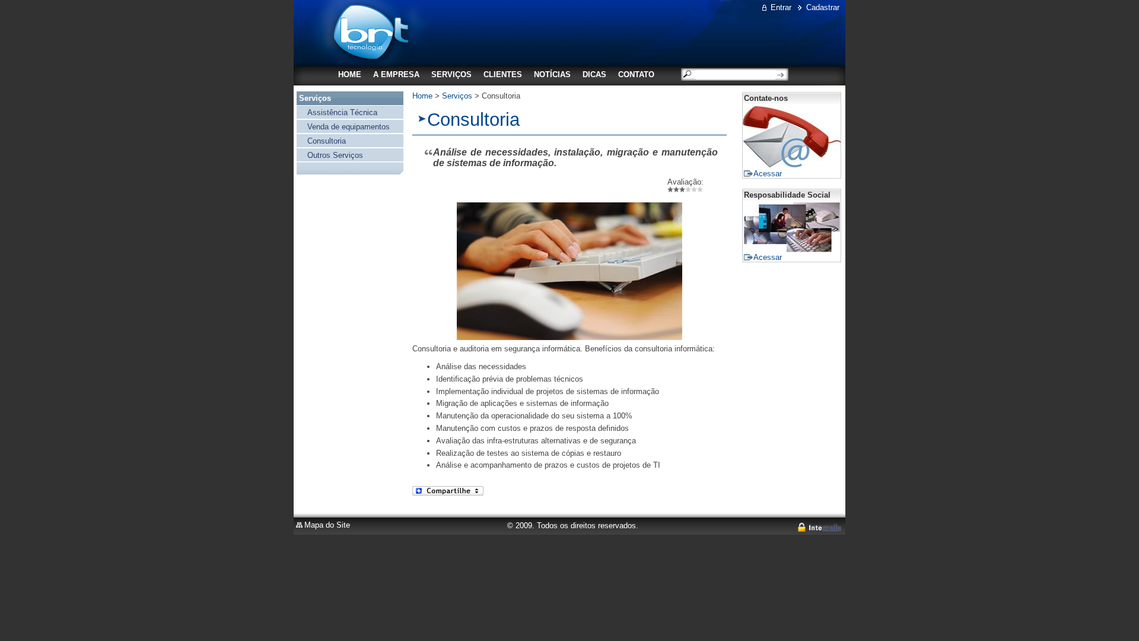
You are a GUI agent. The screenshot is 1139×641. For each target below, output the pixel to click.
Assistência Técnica (342, 112)
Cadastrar (822, 7)
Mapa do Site (327, 525)
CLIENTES (502, 74)
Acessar (767, 173)
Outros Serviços (335, 155)
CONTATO (636, 74)
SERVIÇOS (451, 74)
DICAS (594, 74)
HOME (349, 74)
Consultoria (326, 141)
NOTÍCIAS (552, 74)
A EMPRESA (396, 74)
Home (422, 95)
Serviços (315, 98)
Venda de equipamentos (348, 126)
